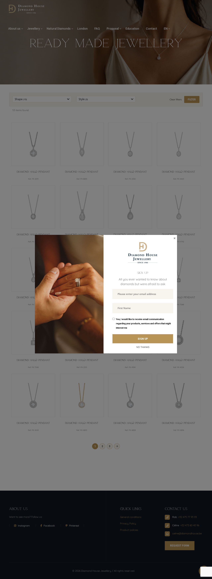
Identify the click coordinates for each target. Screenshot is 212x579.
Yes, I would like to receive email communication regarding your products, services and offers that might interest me (143, 323)
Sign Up (143, 339)
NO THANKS (142, 347)
